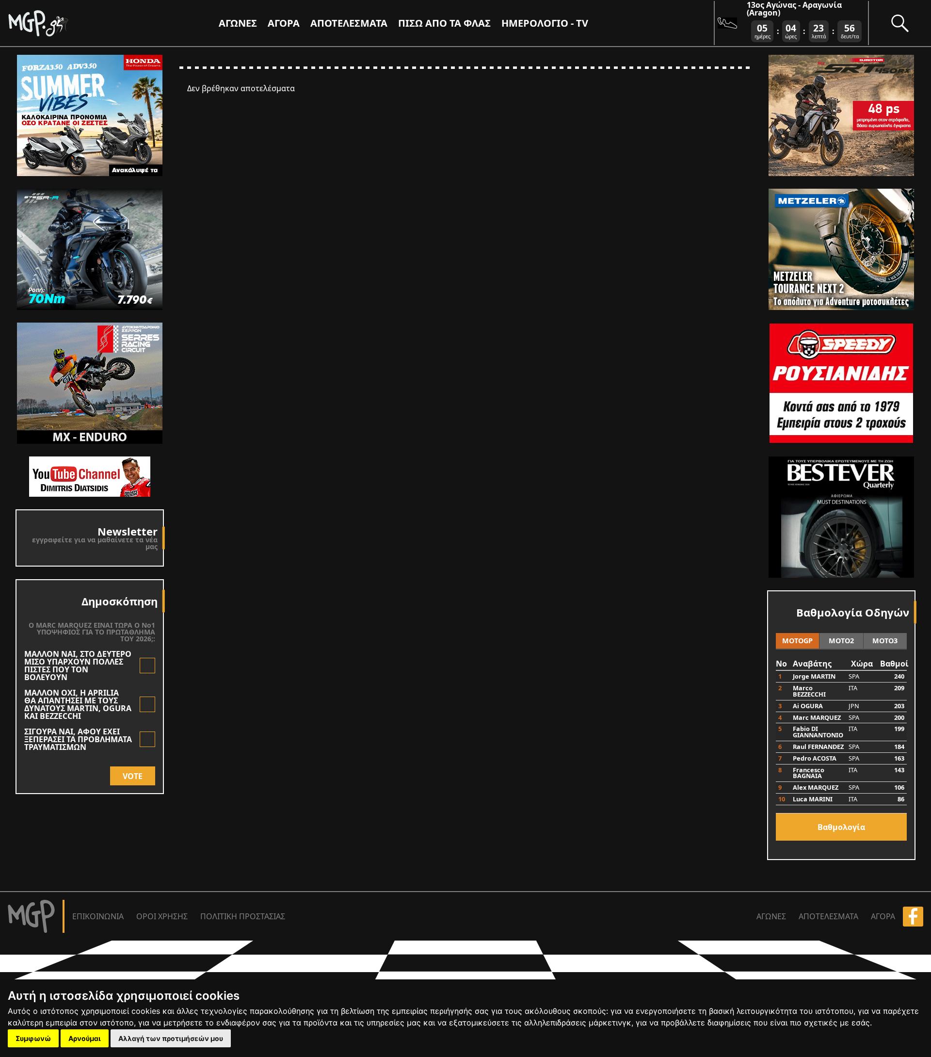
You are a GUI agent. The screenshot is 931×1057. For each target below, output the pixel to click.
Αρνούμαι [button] (84, 1038)
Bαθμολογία (841, 827)
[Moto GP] (54, 23)
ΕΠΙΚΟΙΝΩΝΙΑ (98, 916)
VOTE (133, 776)
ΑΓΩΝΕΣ (771, 916)
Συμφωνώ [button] (33, 1038)
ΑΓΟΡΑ (883, 916)
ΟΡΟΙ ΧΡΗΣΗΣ (162, 916)
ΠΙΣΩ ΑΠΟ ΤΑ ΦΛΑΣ (444, 23)
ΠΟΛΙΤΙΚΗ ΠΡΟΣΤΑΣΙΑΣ (242, 916)
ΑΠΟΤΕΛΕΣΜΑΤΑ (348, 23)
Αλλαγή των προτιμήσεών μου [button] (170, 1038)
